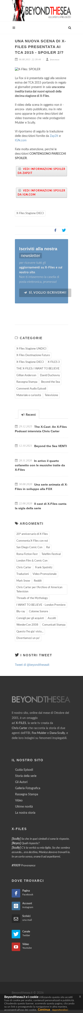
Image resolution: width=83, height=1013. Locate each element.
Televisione (51, 395)
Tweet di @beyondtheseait (32, 664)
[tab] (28, 414)
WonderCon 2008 (27, 624)
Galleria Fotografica (27, 788)
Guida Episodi (24, 769)
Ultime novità (24, 806)
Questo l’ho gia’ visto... (29, 631)
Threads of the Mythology (32, 598)
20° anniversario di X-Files (32, 534)
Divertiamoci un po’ (28, 638)
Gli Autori (21, 782)
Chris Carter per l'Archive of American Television (39, 589)
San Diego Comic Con (29, 547)
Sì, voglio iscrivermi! (47, 292)
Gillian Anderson (26, 375)
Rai (48, 547)
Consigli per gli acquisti (30, 618)
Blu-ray (20, 611)
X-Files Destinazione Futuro (33, 355)
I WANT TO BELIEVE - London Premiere (41, 605)
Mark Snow (23, 580)
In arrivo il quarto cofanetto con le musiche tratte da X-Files (40, 465)
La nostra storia (25, 812)
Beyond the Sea (50, 382)
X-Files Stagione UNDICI (31, 348)
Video (19, 800)
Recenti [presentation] (30, 414)
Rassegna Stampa (26, 382)
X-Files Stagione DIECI (30, 213)
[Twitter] (64, 230)
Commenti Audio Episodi (31, 388)
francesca (54, 59)
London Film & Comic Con (31, 560)
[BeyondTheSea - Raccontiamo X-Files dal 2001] (41, 10)
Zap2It (54, 136)
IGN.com (21, 140)
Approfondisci (60, 1010)
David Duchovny (50, 375)
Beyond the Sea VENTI (50, 446)
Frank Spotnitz (43, 567)
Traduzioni (22, 574)
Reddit (38, 580)
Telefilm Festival (51, 554)
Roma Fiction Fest (27, 554)
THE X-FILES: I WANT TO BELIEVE (38, 368)
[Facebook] (55, 230)
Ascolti (52, 618)
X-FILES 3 (54, 362)
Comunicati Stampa (53, 624)
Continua (44, 1009)
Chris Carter (23, 567)
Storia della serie (25, 776)
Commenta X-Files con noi (32, 541)
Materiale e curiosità (28, 395)
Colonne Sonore (38, 611)
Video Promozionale (45, 574)
